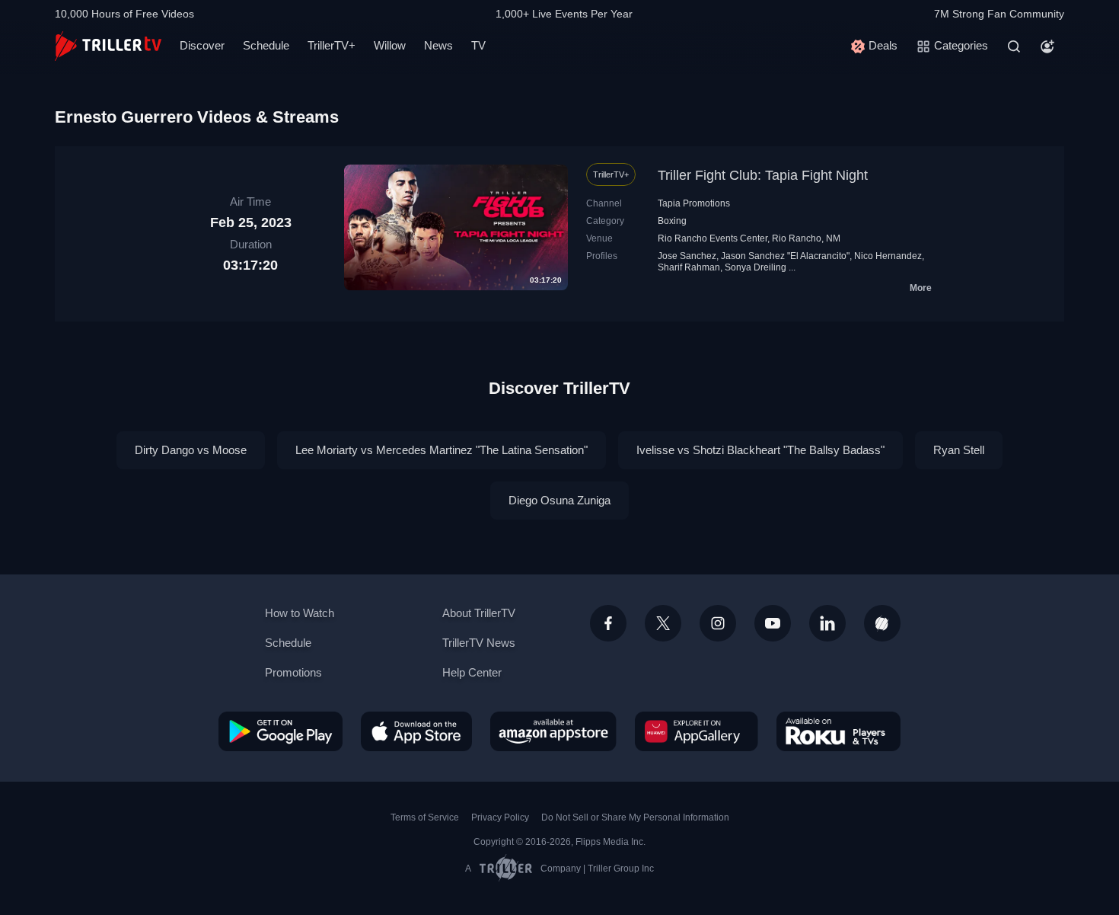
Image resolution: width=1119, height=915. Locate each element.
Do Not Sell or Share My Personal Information (635, 817)
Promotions (293, 672)
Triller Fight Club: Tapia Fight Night (763, 175)
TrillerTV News (478, 642)
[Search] (1014, 46)
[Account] (1047, 46)
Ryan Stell (958, 449)
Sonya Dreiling (755, 267)
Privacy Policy (500, 817)
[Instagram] (718, 623)
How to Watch (299, 612)
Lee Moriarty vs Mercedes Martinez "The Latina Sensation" (441, 449)
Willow (390, 45)
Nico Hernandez (888, 256)
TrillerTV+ (331, 45)
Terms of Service (425, 817)
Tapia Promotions (694, 203)
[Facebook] (608, 623)
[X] (663, 623)
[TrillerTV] (108, 46)
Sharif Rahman (689, 267)
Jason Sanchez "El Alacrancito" (785, 256)
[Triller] (882, 623)
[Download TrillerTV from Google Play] (280, 731)
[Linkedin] (827, 623)
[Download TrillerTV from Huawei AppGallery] (696, 731)
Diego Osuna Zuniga (559, 500)
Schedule (266, 45)
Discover (202, 45)
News (438, 45)
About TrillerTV (478, 612)
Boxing (672, 221)
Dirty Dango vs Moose (191, 449)
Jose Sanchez (687, 256)
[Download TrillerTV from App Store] (416, 731)
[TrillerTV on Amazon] (553, 731)
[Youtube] (772, 623)
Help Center (472, 672)
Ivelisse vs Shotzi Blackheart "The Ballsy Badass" (760, 449)
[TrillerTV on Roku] (838, 731)
